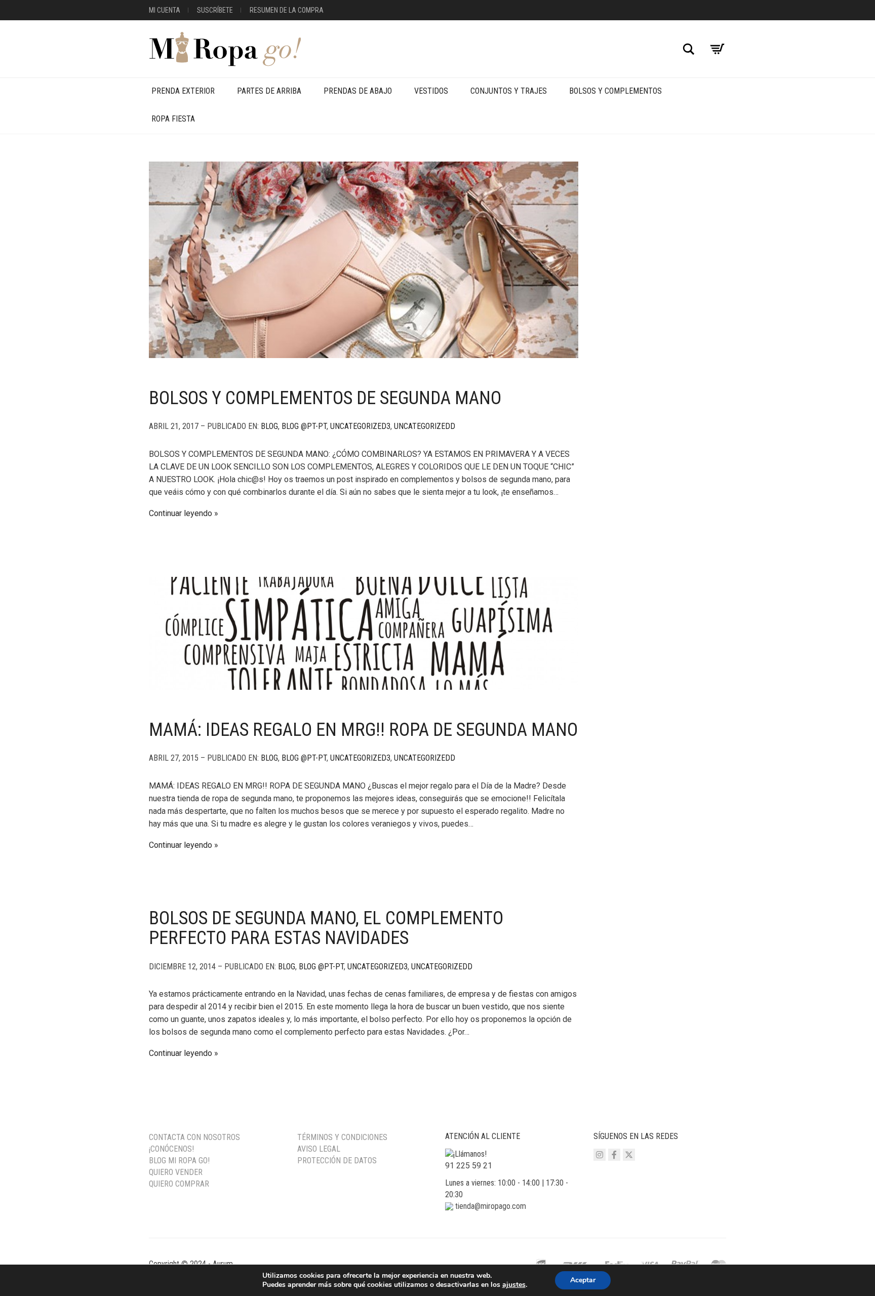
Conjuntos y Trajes (508, 91)
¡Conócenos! (171, 1149)
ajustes (514, 1284)
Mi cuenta (164, 10)
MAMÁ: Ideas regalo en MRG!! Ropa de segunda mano (363, 729)
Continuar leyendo (180, 513)
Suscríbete (215, 10)
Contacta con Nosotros (194, 1137)
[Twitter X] (629, 1155)
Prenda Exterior (183, 91)
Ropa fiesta (173, 119)
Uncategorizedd (424, 426)
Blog (269, 426)
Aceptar (582, 1280)
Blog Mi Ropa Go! (179, 1160)
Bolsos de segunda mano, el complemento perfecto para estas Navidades (326, 928)
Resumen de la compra (287, 10)
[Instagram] (599, 1155)
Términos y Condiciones (342, 1137)
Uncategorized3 (360, 426)
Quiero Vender (176, 1172)
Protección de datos (337, 1160)
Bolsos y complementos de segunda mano (325, 398)
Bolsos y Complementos (615, 91)
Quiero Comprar (179, 1184)
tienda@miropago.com (490, 1206)
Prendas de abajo (358, 91)
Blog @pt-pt (304, 426)
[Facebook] (614, 1155)
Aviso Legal (318, 1149)
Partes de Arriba (269, 91)
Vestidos (431, 91)
